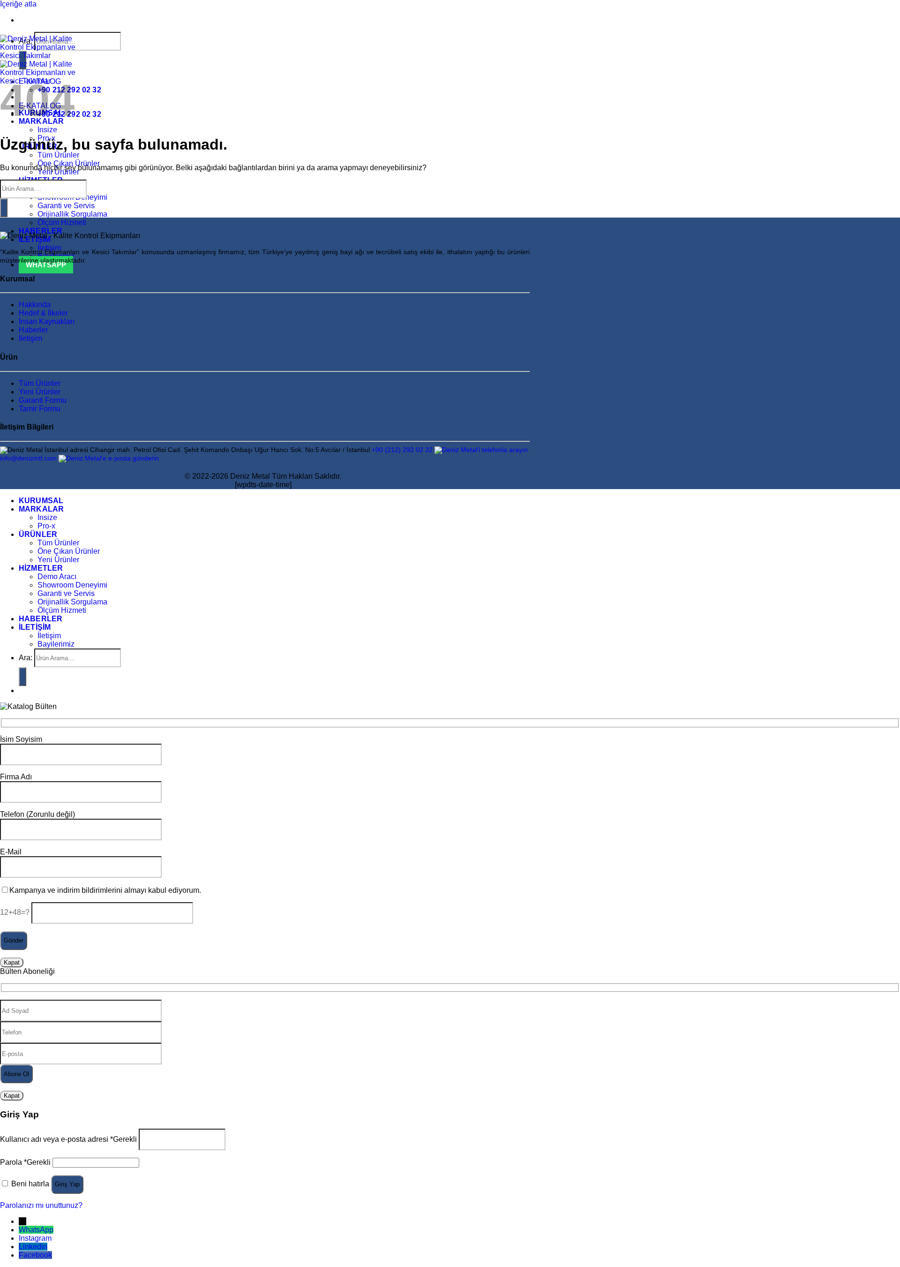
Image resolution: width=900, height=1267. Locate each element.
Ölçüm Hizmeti (62, 222)
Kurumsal (41, 501)
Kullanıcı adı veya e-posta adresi (68, 1139)
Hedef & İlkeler (43, 313)
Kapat (12, 962)
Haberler (40, 231)
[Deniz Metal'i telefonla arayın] (481, 449)
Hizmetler (41, 568)
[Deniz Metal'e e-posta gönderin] (109, 458)
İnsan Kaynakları (47, 321)
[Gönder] (4, 207)
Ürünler (38, 534)
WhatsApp (36, 1230)
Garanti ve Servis (66, 206)
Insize (47, 130)
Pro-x (46, 526)
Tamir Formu (39, 409)
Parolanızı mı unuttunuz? (41, 1205)
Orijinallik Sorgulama (72, 214)
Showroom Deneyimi (72, 585)
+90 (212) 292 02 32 (402, 449)
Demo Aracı (57, 577)
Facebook (35, 1255)
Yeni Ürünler (39, 392)
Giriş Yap (67, 1184)
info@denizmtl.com (28, 458)
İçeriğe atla (18, 4)
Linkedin (33, 1247)
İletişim (30, 338)
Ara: (25, 658)
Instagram (35, 1238)
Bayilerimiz (56, 644)
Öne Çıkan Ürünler (69, 551)
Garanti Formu (43, 400)
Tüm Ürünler (58, 155)
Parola (25, 1162)
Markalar (41, 509)
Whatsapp (46, 265)
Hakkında (35, 305)
